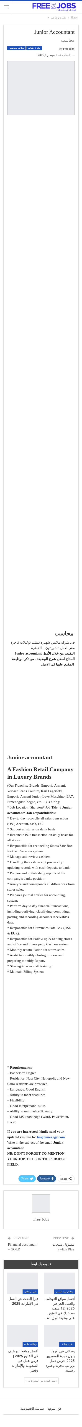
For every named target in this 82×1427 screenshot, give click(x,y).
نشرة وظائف (34, 48)
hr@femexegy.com (51, 1137)
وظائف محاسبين (16, 48)
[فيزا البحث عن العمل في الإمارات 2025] (22, 1283)
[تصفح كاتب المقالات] (41, 1203)
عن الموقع (55, 1408)
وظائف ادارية (30, 1344)
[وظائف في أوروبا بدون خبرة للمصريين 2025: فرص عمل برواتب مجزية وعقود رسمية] (59, 1336)
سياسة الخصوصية (32, 1408)
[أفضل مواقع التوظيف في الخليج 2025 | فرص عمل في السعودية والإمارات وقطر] (22, 1336)
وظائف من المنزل (64, 1291)
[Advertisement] (41, 161)
